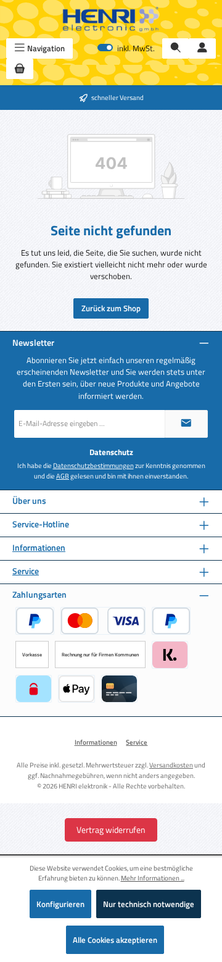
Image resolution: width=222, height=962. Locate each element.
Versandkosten (171, 764)
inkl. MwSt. (126, 48)
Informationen (38, 548)
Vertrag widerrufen (111, 829)
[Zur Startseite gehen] (111, 19)
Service (25, 571)
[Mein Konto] (202, 48)
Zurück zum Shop (111, 308)
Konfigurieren (60, 904)
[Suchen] (175, 48)
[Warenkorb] (19, 69)
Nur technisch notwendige (148, 904)
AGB (62, 476)
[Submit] (186, 424)
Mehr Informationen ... (152, 878)
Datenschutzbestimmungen (93, 466)
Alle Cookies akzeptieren (115, 940)
